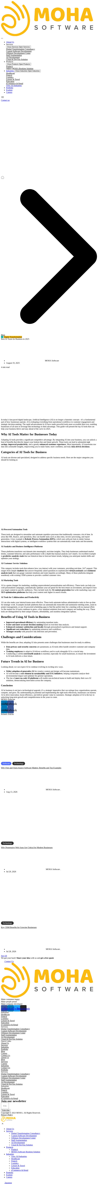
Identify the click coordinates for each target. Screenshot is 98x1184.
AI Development (13, 57)
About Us (5, 1043)
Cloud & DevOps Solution (17, 59)
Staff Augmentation (14, 55)
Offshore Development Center (18, 53)
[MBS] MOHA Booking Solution (19, 68)
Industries (5, 1047)
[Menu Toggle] (2, 38)
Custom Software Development (19, 51)
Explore (9, 1175)
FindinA (9, 66)
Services (4, 1045)
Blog (3, 335)
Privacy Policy (7, 1115)
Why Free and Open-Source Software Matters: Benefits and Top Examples (31, 768)
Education (10, 81)
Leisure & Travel (13, 79)
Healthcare (10, 73)
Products (9, 1147)
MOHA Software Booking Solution (25, 1152)
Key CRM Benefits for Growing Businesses (19, 927)
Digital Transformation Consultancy (20, 49)
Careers (4, 1053)
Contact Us (5, 1055)
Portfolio (4, 1049)
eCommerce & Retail (14, 83)
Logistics (9, 77)
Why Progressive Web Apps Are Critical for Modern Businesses (27, 847)
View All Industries (19, 1156)
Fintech (9, 75)
